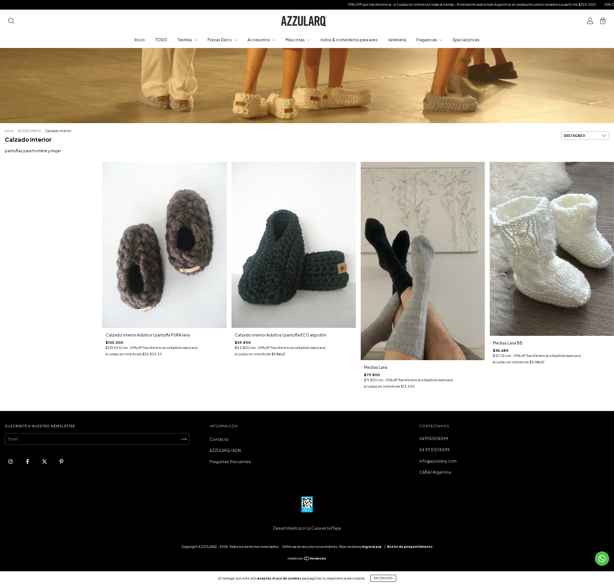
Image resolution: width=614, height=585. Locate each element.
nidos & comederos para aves (349, 39)
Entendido (383, 578)
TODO (161, 39)
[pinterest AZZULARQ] (61, 461)
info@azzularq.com (438, 461)
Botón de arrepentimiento (410, 547)
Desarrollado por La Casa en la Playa (307, 528)
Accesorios (259, 39)
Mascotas (295, 39)
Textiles (185, 39)
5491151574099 (433, 438)
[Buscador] (11, 21)
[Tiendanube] (307, 559)
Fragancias (427, 39)
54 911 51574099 (434, 449)
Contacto (219, 439)
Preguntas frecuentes (230, 461)
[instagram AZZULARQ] (11, 461)
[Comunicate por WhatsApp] (602, 558)
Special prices (466, 39)
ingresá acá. (372, 547)
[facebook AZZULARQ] (28, 461)
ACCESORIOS (29, 131)
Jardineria (397, 39)
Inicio (139, 39)
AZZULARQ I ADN (225, 450)
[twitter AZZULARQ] (45, 461)
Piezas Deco (220, 39)
